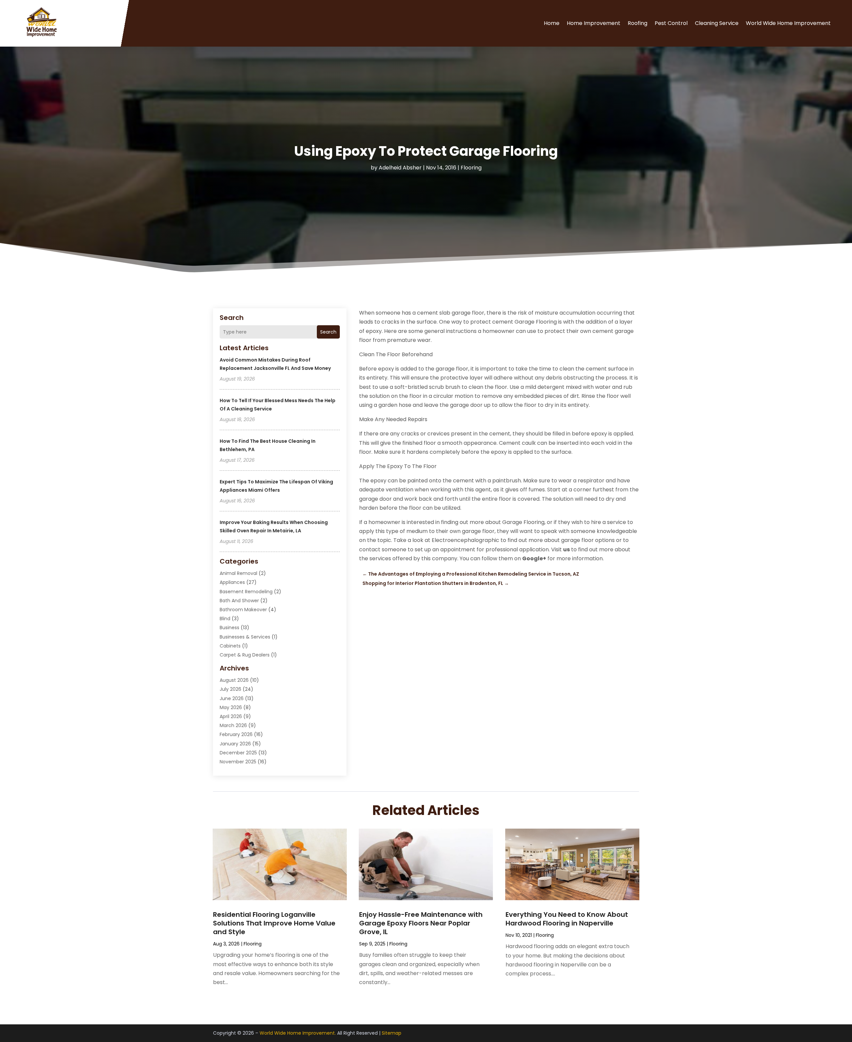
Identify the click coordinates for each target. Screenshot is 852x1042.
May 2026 (231, 707)
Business (229, 627)
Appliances (232, 582)
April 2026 (231, 716)
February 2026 (236, 734)
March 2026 (233, 725)
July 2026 (230, 689)
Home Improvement (593, 23)
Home (551, 23)
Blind (225, 618)
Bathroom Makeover (243, 609)
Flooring (471, 167)
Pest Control (671, 23)
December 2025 (238, 752)
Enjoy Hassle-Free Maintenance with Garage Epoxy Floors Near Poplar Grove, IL (421, 923)
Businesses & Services (245, 637)
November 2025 (238, 761)
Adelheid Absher (400, 167)
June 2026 (232, 698)
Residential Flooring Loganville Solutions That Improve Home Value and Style (274, 923)
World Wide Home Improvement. (298, 1033)
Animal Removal (238, 573)
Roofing (637, 23)
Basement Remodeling (246, 591)
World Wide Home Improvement (788, 23)
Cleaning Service (717, 23)
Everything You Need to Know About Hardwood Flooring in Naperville (567, 919)
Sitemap (391, 1033)
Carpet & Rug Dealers (245, 654)
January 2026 (235, 743)
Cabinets (230, 646)
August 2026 (234, 680)
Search (328, 332)
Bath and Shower (239, 600)
